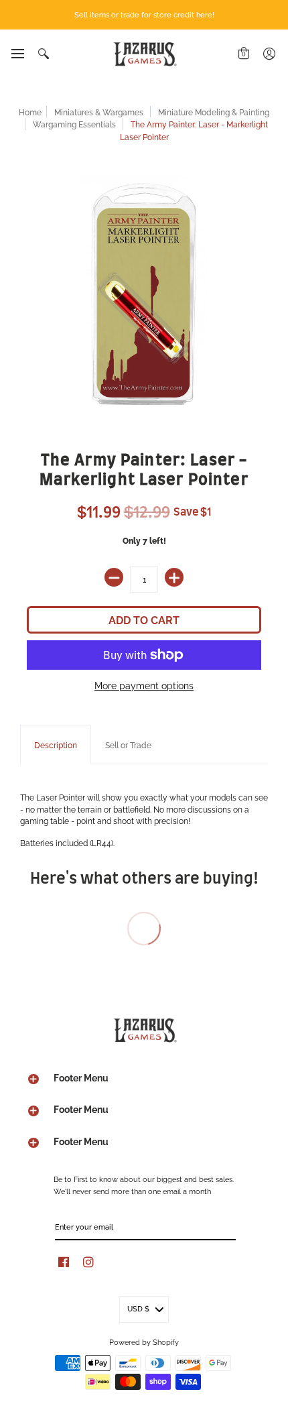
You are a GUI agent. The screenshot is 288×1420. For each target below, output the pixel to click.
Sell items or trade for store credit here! (144, 14)
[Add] (174, 577)
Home (30, 111)
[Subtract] (113, 577)
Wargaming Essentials (74, 123)
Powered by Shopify (144, 1341)
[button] (17, 54)
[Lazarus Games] (144, 53)
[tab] (55, 745)
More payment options (144, 685)
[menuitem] (17, 54)
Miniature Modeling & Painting (213, 111)
